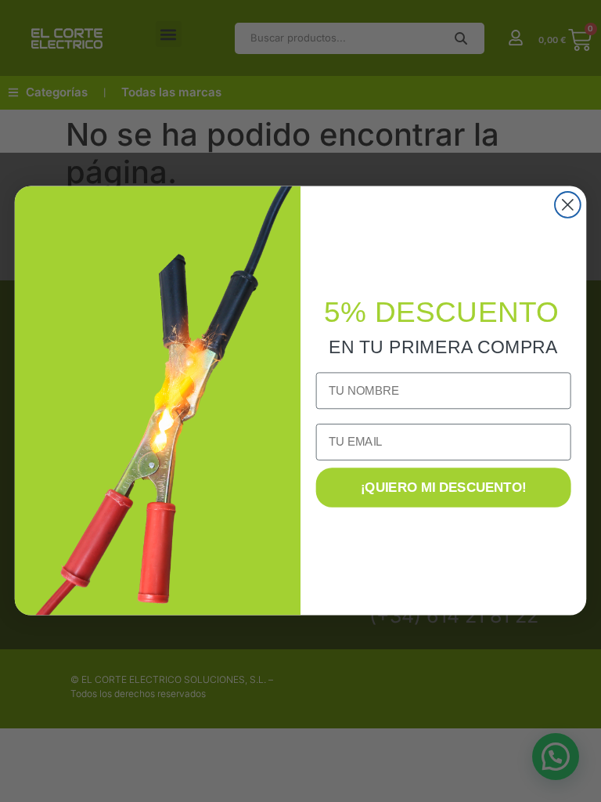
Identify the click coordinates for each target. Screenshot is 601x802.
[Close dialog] (568, 205)
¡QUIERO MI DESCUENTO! (444, 488)
